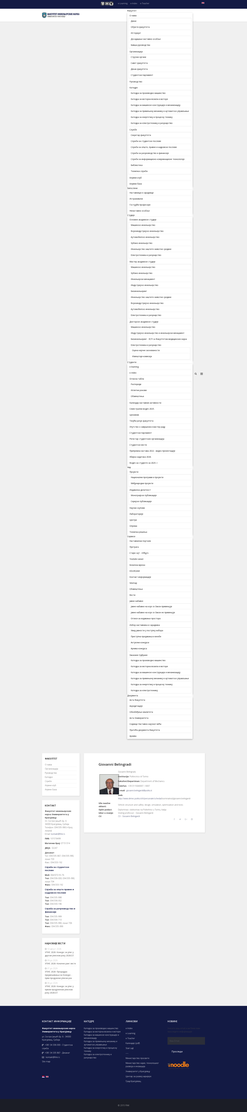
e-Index (133, 3)
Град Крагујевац (133, 1081)
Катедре (49, 777)
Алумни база (51, 789)
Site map (46, 1061)
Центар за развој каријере (138, 1076)
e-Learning (123, 3)
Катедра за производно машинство (101, 1028)
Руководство (51, 773)
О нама (48, 764)
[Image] (108, 784)
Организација (51, 768)
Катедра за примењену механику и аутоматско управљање (100, 1043)
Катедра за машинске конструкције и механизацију (101, 1036)
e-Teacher (144, 3)
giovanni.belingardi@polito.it (139, 790)
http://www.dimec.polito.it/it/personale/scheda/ (140, 798)
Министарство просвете (137, 1058)
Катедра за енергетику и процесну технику (100, 1050)
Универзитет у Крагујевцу (138, 1071)
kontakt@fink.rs (58, 834)
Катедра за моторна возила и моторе (102, 1031)
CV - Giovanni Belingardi (129, 816)
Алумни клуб (50, 785)
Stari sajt (130, 1048)
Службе (48, 781)
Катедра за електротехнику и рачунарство (98, 1056)
